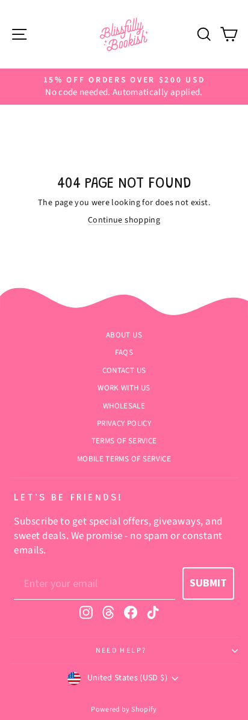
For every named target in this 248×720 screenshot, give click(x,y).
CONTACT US (124, 370)
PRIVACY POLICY (124, 423)
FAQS (124, 352)
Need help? (121, 650)
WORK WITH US (124, 388)
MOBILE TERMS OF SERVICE (124, 459)
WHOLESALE (124, 406)
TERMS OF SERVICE (124, 440)
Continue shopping (124, 220)
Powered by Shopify (124, 709)
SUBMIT (208, 583)
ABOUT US (124, 335)
